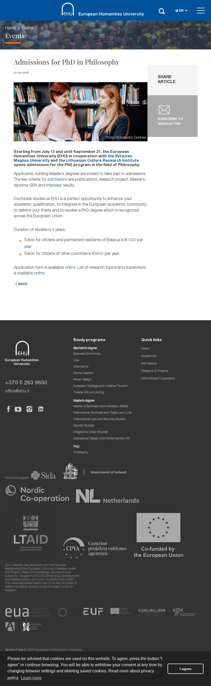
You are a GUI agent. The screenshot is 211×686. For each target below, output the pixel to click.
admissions (57, 180)
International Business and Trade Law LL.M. (102, 413)
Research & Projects (154, 371)
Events (27, 29)
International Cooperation (158, 378)
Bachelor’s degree (85, 348)
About (145, 349)
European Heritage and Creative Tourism (100, 386)
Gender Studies (83, 426)
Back (22, 284)
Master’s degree (83, 401)
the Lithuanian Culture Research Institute (99, 161)
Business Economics (87, 354)
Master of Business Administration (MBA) (100, 406)
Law (76, 360)
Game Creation (83, 373)
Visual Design (82, 379)
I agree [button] (185, 669)
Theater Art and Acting (88, 392)
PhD (76, 447)
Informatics (80, 367)
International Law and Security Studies (99, 419)
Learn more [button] (31, 678)
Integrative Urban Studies (90, 432)
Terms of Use (14, 650)
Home (10, 29)
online (70, 268)
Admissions (149, 364)
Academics (148, 356)
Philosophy (80, 452)
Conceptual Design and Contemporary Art (101, 438)
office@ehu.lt (17, 391)
